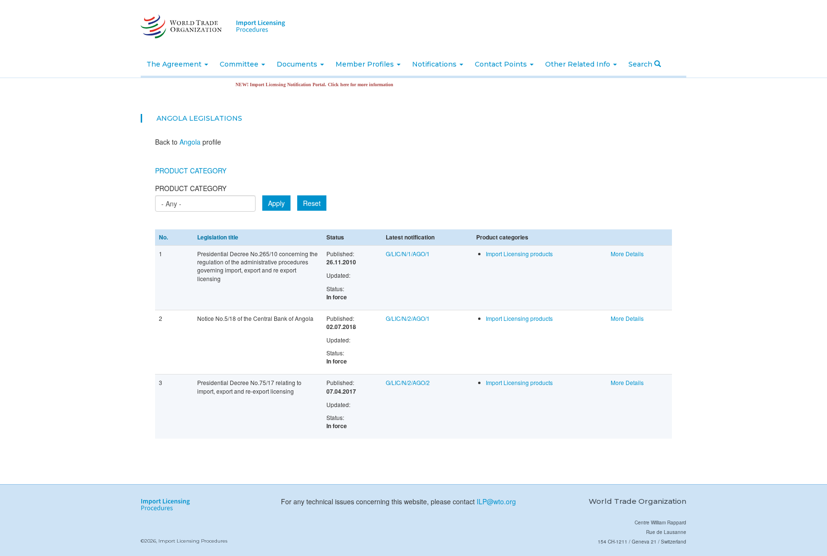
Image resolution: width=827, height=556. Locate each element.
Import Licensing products (519, 254)
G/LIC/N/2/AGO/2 (408, 382)
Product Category (190, 170)
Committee (240, 64)
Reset (312, 203)
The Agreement (174, 64)
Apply (276, 203)
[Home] (180, 26)
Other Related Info (578, 64)
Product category (190, 188)
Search (641, 64)
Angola (171, 118)
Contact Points (502, 64)
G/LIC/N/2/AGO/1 (408, 318)
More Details (627, 254)
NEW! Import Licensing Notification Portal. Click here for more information (304, 84)
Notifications (435, 64)
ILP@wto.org (496, 501)
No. (163, 237)
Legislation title (217, 237)
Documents (298, 64)
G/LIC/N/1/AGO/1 (408, 254)
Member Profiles (365, 64)
